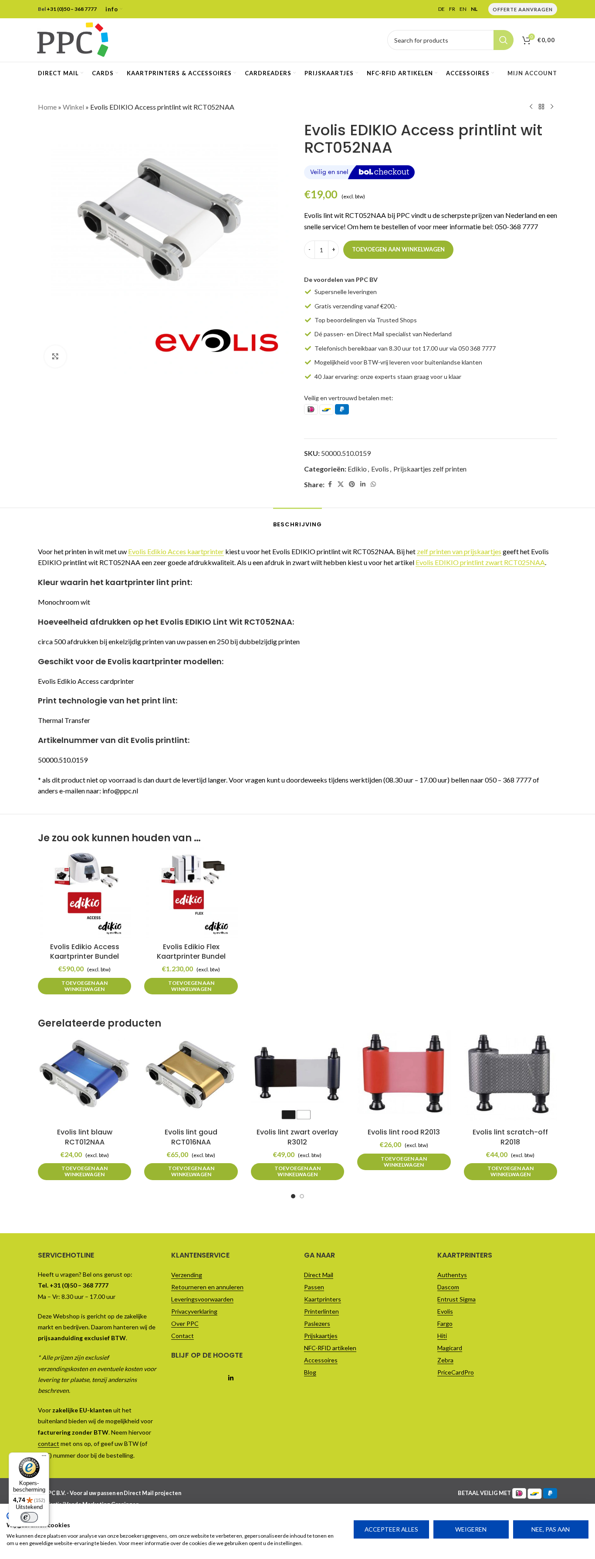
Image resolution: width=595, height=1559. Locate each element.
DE (441, 9)
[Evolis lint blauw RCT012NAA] (84, 1077)
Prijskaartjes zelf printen (430, 469)
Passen (314, 1287)
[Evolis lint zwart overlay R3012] (297, 1077)
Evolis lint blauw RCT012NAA (84, 1137)
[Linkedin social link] (363, 484)
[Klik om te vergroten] (55, 356)
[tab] (297, 520)
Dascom (448, 1287)
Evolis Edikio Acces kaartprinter (176, 551)
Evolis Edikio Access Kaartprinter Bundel (84, 951)
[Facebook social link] (330, 484)
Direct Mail (318, 1274)
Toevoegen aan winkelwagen (398, 249)
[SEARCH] (504, 40)
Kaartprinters (322, 1299)
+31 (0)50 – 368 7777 (72, 9)
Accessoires (321, 1360)
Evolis (380, 469)
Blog (310, 1372)
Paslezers (317, 1323)
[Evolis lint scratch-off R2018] (510, 1077)
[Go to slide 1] (293, 1196)
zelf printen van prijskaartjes (459, 551)
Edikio (357, 469)
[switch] (29, 1517)
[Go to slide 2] (302, 1196)
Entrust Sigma (456, 1299)
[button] (84, 986)
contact (48, 1443)
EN (463, 9)
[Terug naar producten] (541, 107)
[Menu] (44, 1457)
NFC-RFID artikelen (330, 1348)
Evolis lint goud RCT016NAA (191, 1137)
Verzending (186, 1274)
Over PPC (185, 1323)
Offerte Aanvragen (523, 9)
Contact (182, 1335)
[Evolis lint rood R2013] (403, 1077)
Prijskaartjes (321, 1335)
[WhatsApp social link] (373, 484)
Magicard (449, 1348)
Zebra (445, 1360)
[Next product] (552, 107)
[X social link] (340, 484)
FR (452, 9)
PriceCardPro (455, 1372)
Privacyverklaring (194, 1311)
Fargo (445, 1323)
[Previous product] (531, 107)
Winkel (73, 107)
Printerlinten (321, 1311)
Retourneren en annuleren (207, 1287)
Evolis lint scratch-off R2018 (510, 1137)
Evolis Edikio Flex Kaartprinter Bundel (191, 951)
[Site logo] (73, 39)
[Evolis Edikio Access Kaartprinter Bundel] (84, 891)
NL (474, 9)
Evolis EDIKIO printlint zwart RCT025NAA (480, 562)
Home (47, 107)
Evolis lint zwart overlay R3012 (297, 1137)
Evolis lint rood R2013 (404, 1132)
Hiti (442, 1335)
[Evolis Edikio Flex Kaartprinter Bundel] (190, 891)
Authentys (452, 1274)
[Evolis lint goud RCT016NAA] (190, 1077)
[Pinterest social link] (352, 484)
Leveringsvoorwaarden (202, 1299)
